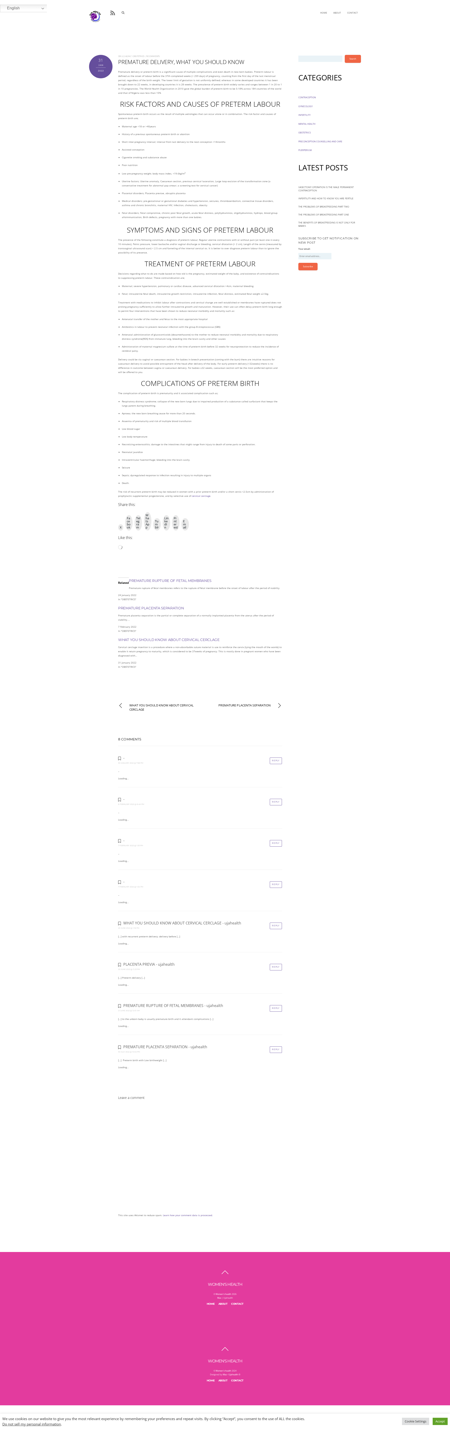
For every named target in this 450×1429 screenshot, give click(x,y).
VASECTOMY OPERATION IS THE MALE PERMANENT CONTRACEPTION (326, 188)
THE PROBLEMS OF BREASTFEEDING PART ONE (323, 214)
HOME (323, 12)
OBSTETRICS (138, 56)
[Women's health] (95, 16)
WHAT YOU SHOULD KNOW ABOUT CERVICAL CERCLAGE (169, 639)
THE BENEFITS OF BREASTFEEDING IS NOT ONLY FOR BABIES (326, 224)
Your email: (304, 248)
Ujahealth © (234, 1374)
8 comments (153, 56)
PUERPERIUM (305, 150)
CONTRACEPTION (307, 97)
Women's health (223, 1294)
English (13, 8)
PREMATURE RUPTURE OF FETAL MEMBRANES (170, 580)
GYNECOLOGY (305, 106)
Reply (276, 760)
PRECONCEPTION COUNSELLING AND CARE (320, 141)
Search (352, 58)
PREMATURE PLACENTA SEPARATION (151, 608)
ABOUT (337, 12)
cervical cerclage (201, 496)
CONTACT (352, 12)
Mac (219, 1298)
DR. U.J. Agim (124, 56)
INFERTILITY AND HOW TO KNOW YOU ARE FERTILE (325, 198)
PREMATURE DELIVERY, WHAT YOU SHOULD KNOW (181, 62)
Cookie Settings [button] (415, 1421)
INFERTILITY (304, 115)
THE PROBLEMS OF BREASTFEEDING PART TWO (323, 206)
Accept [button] (440, 1421)
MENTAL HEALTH (306, 123)
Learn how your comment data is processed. (188, 1215)
